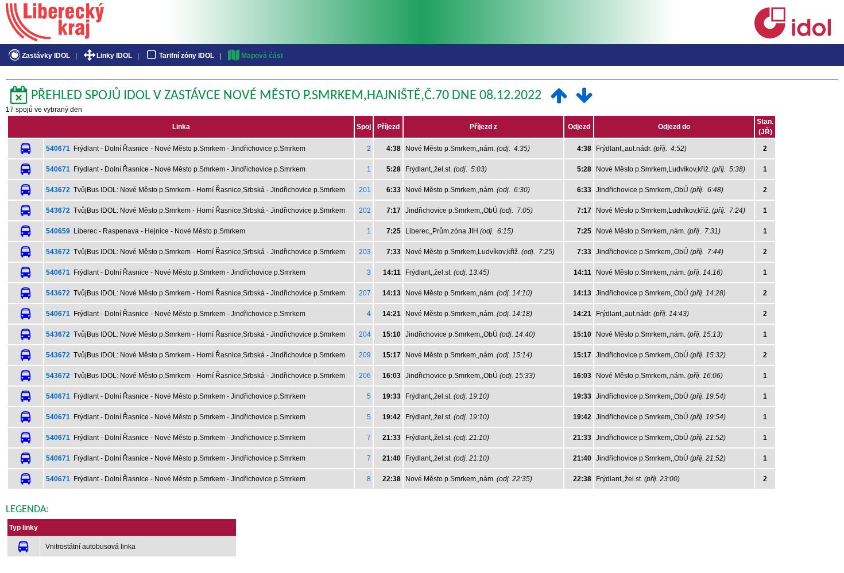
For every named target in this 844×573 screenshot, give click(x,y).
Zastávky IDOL (46, 56)
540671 (58, 149)
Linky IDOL (114, 56)
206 (365, 376)
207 (365, 293)
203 (365, 252)
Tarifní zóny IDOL (186, 56)
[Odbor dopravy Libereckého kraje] (55, 37)
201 (365, 190)
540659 (58, 231)
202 (365, 210)
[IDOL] (792, 36)
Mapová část (262, 56)
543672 (58, 190)
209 (365, 355)
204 (365, 334)
